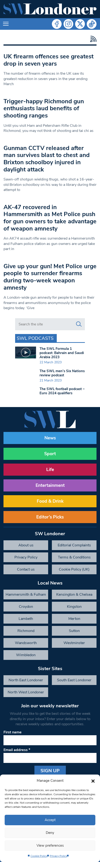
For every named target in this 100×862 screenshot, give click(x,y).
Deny (50, 832)
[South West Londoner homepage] (50, 9)
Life (50, 470)
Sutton (74, 630)
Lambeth (26, 618)
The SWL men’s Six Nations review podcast (62, 373)
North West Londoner (26, 692)
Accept (50, 820)
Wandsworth (26, 642)
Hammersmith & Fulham (26, 594)
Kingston (74, 606)
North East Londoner (26, 680)
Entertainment (50, 485)
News (50, 438)
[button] (93, 780)
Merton (74, 618)
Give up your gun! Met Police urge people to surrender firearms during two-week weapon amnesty (50, 277)
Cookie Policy (38, 856)
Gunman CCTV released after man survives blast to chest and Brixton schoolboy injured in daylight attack (46, 159)
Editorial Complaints (74, 545)
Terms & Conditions (74, 557)
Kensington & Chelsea (74, 594)
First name (12, 732)
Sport (50, 454)
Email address (16, 750)
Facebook (57, 24)
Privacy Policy (58, 856)
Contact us (26, 569)
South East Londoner (74, 680)
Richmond (25, 630)
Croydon (26, 606)
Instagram (68, 24)
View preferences (50, 845)
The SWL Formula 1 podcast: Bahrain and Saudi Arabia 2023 (62, 352)
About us (25, 545)
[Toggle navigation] (6, 24)
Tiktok (92, 24)
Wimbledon (26, 655)
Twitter (80, 24)
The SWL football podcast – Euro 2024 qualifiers (62, 391)
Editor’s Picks (50, 517)
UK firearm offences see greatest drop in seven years (48, 60)
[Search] (79, 324)
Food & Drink (50, 501)
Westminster (74, 642)
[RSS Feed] (92, 38)
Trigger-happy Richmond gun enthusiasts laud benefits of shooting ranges (43, 108)
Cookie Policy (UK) (74, 569)
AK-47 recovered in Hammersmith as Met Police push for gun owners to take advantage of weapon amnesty (50, 218)
